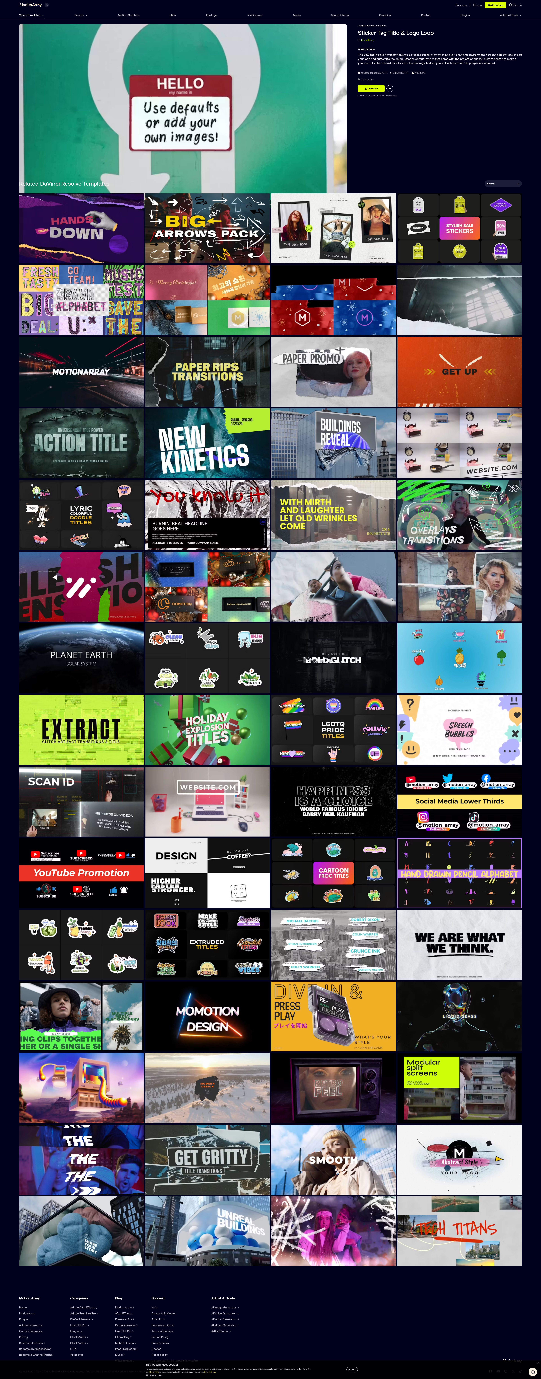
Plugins (465, 15)
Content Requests (30, 1331)
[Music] (124, 1354)
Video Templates (30, 15)
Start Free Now (495, 5)
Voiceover (256, 15)
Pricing (23, 1337)
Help (154, 1307)
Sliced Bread (367, 40)
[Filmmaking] (131, 1337)
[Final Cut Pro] (132, 1331)
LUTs (173, 15)
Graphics (385, 15)
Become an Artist (163, 1325)
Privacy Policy (160, 1342)
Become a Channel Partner (36, 1354)
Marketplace (27, 1313)
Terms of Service (162, 1331)
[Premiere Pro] (133, 1319)
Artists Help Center (164, 1313)
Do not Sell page (210, 1372)
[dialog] (270, 1369)
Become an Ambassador (35, 1348)
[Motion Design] (135, 1343)
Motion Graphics (128, 15)
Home (23, 1307)
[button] (228, 1375)
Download (363, 95)
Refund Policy (160, 1337)
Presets (79, 15)
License (156, 1348)
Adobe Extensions (30, 1325)
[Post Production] (137, 1349)
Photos (425, 15)
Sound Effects (340, 15)
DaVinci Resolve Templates (372, 25)
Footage (211, 15)
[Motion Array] (133, 1307)
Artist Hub (158, 1319)
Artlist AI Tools (509, 15)
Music (297, 15)
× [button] (538, 1363)
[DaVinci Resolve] (137, 1325)
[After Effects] (132, 1313)
